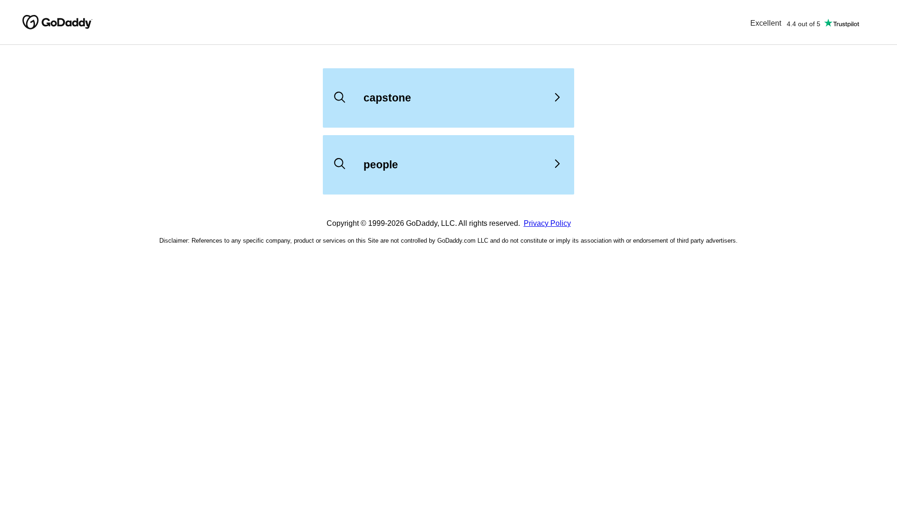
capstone (387, 98)
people (380, 165)
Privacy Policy (547, 223)
